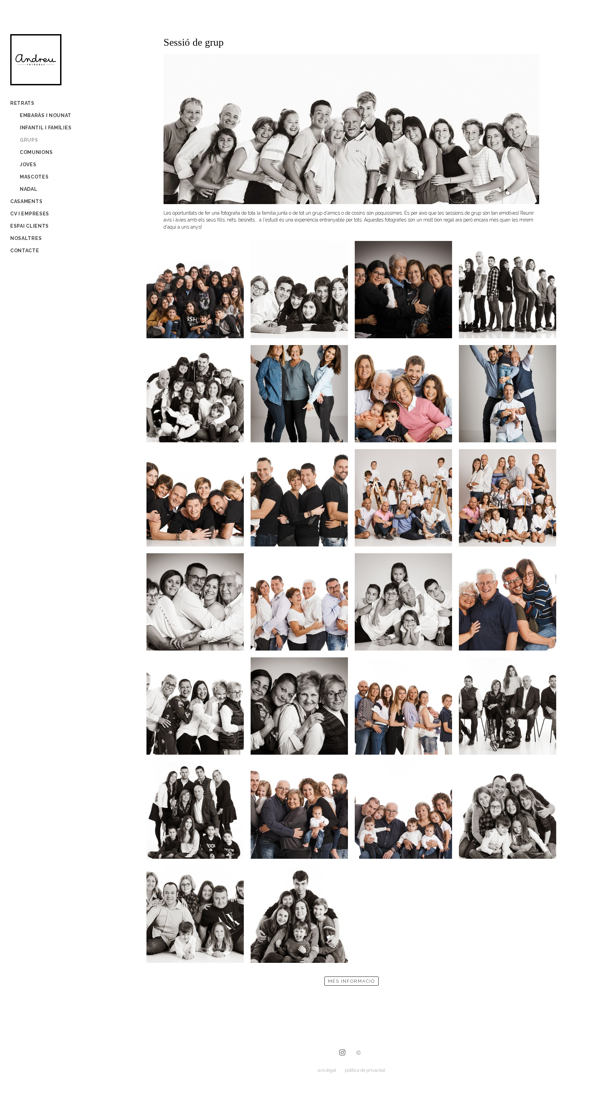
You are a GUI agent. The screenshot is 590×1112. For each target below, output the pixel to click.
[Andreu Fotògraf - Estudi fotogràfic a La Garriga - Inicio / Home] (35, 81)
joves (28, 164)
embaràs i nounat (45, 115)
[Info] (358, 1053)
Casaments (26, 201)
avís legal (327, 1070)
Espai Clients (29, 226)
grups (29, 140)
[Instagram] (342, 1053)
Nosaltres (26, 238)
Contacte (24, 250)
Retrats (22, 103)
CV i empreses (29, 213)
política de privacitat (365, 1070)
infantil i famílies (45, 127)
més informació (351, 981)
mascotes (34, 177)
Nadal (29, 189)
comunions (36, 152)
